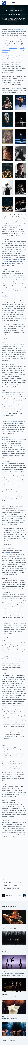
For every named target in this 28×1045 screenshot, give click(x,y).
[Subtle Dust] (14, 917)
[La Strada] (14, 985)
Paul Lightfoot (14, 19)
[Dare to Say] (14, 1007)
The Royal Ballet (11, 1040)
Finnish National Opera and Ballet (18, 950)
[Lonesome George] (14, 938)
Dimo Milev (13, 1018)
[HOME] (6, 10)
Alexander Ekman (6, 1018)
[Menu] (25, 2)
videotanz (11, 3)
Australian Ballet (9, 18)
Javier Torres (21, 973)
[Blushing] (14, 962)
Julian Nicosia (5, 975)
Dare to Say (5, 1016)
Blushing (4, 971)
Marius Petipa (19, 975)
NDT (9, 19)
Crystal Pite (18, 18)
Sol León (22, 19)
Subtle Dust (5, 926)
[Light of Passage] (14, 1029)
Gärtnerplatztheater (6, 997)
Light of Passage (6, 1038)
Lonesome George (7, 947)
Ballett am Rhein (6, 950)
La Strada (4, 994)
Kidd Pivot (10, 310)
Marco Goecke (6, 50)
